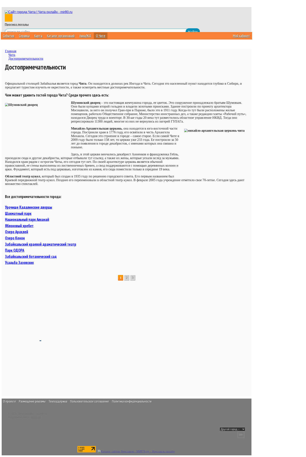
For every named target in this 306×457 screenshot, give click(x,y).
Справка (24, 35)
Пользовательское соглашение (89, 401)
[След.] (138, 277)
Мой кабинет (241, 35)
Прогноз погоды (17, 24)
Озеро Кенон (15, 237)
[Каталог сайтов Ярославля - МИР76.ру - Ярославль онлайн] (136, 451)
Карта (38, 35)
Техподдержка (58, 401)
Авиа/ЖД (85, 35)
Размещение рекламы (32, 401)
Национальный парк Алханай (27, 219)
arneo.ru (36, 417)
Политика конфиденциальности (132, 401)
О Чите (100, 35)
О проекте (9, 401)
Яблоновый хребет (19, 225)
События (8, 35)
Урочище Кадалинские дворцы (28, 207)
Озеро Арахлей (16, 231)
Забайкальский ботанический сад (31, 256)
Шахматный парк (18, 213)
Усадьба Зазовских (19, 262)
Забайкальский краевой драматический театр (40, 244)
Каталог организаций (61, 35)
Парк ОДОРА (14, 250)
